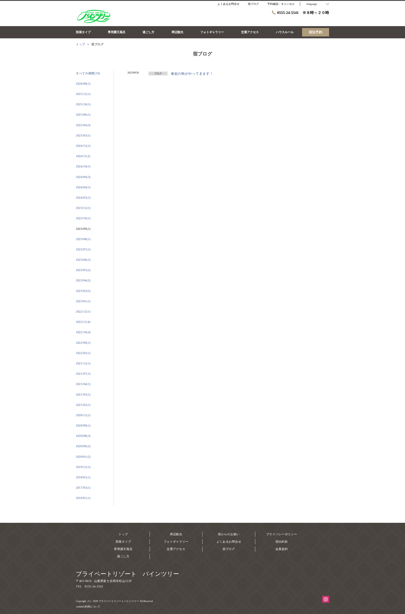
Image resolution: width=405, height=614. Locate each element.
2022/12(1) (83, 311)
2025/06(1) (83, 114)
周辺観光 (176, 534)
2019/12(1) (83, 467)
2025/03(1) (83, 135)
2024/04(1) (83, 187)
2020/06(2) (83, 446)
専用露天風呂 (123, 549)
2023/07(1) (83, 249)
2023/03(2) (83, 291)
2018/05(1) (83, 477)
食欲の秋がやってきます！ (192, 73)
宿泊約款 (281, 541)
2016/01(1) (83, 498)
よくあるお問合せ (228, 541)
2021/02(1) (83, 405)
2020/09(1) (83, 425)
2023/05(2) (83, 270)
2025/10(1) (83, 104)
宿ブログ (229, 549)
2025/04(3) (83, 125)
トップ (123, 534)
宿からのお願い (229, 534)
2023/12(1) (83, 208)
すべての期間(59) (88, 73)
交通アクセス (176, 549)
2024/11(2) (83, 156)
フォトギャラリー (176, 541)
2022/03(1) (83, 353)
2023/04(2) (83, 280)
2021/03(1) (83, 394)
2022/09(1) (83, 342)
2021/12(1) (83, 363)
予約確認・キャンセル (281, 3)
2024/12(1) (83, 145)
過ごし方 (123, 556)
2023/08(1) (83, 239)
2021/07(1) (83, 373)
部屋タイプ (123, 541)
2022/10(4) (83, 332)
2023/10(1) (83, 218)
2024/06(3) (83, 177)
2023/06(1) (83, 259)
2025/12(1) (83, 94)
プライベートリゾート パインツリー (127, 574)
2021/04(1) (83, 384)
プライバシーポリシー (281, 534)
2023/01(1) (83, 301)
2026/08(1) (83, 83)
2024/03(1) (83, 197)
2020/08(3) (83, 435)
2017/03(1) (83, 487)
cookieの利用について (88, 606)
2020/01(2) (83, 456)
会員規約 (281, 549)
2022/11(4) (83, 322)
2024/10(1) (83, 166)
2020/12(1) (83, 415)
